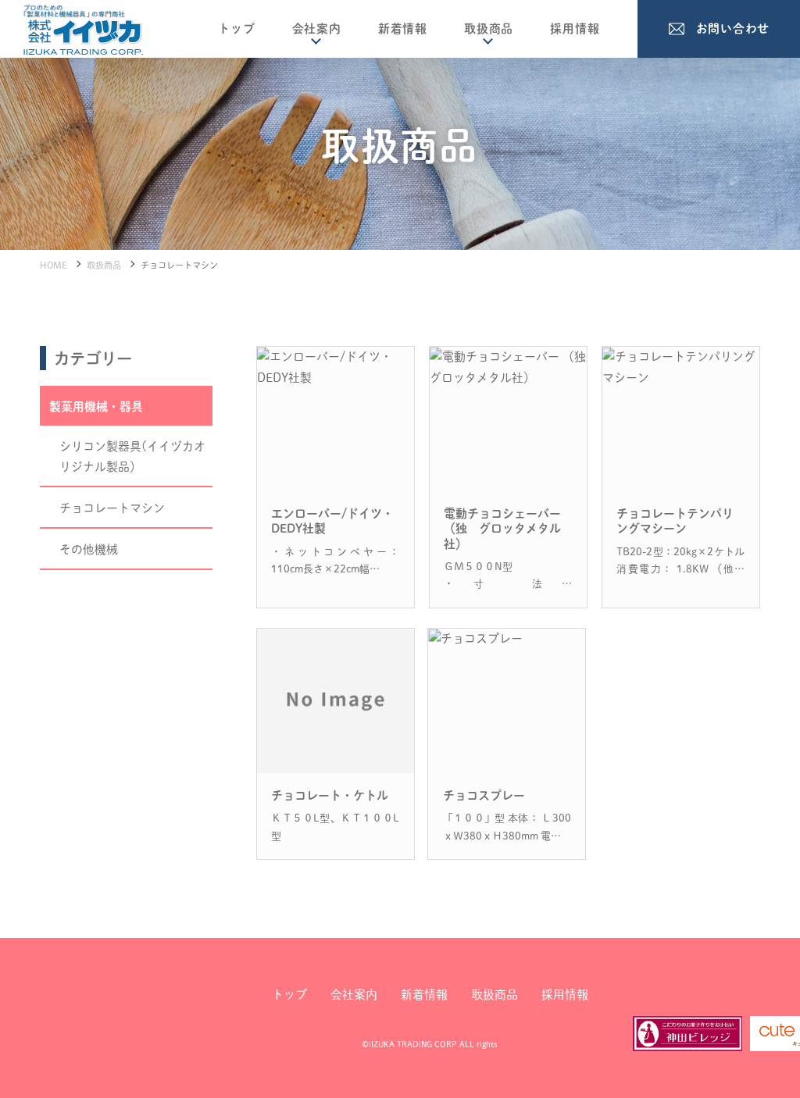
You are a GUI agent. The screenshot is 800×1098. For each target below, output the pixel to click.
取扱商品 (488, 28)
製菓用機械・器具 (96, 406)
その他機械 (88, 549)
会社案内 (316, 28)
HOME (53, 265)
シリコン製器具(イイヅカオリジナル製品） (132, 456)
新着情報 (402, 28)
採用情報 (574, 28)
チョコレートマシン (112, 508)
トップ (236, 28)
